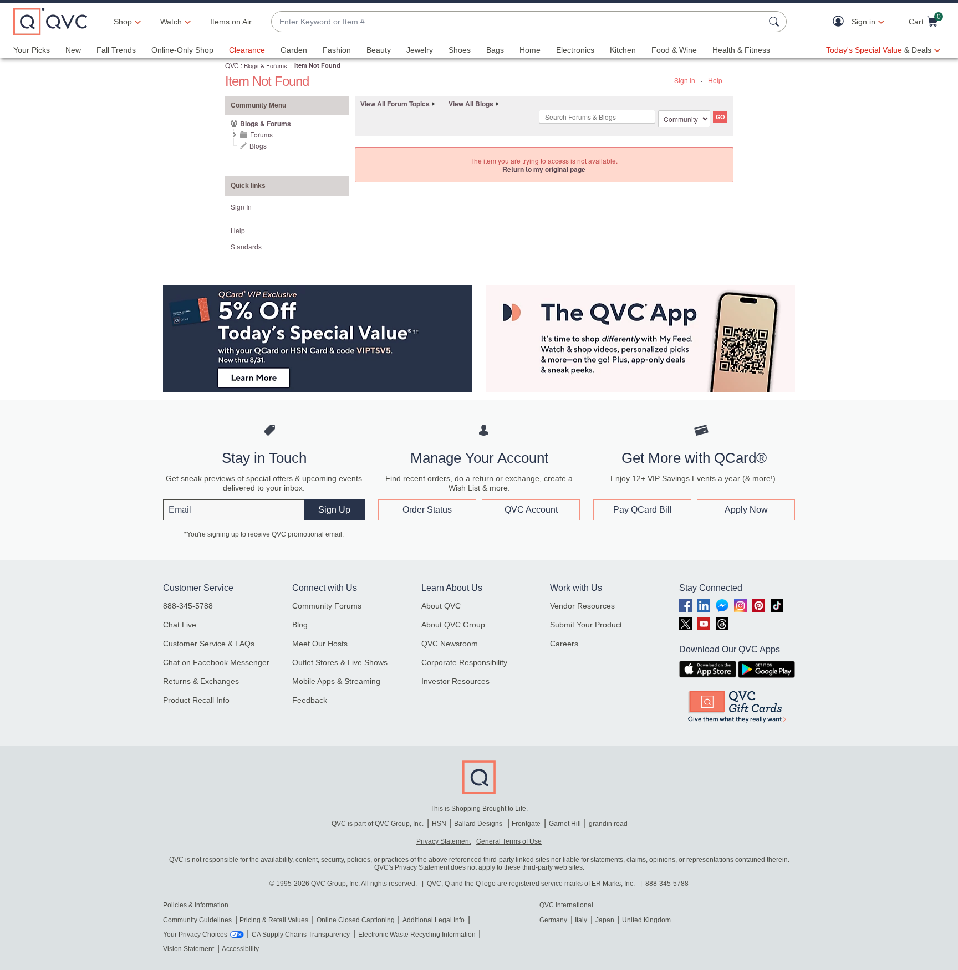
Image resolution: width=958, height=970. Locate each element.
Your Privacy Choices (195, 934)
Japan (604, 920)
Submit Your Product (586, 624)
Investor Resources (455, 681)
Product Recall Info (196, 700)
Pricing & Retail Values (274, 920)
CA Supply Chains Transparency (301, 934)
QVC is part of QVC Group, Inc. (378, 824)
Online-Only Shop (182, 49)
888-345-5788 (188, 605)
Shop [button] (123, 21)
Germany (553, 920)
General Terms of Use (509, 841)
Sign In (684, 80)
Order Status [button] (427, 509)
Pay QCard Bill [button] (642, 509)
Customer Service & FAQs (208, 643)
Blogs (258, 145)
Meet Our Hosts (320, 643)
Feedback (309, 700)
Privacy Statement (443, 841)
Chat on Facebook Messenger (216, 662)
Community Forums (326, 605)
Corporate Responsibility (464, 662)
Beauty (378, 49)
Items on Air (231, 21)
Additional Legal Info (433, 920)
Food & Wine (674, 49)
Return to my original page (543, 169)
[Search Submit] (775, 22)
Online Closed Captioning (356, 920)
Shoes (460, 49)
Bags (495, 49)
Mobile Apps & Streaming (336, 681)
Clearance (247, 49)
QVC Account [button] (531, 509)
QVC (232, 65)
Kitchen (623, 49)
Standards (246, 246)
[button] (840, 22)
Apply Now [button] (746, 509)
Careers (564, 643)
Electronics (575, 49)
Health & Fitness (741, 49)
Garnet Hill (565, 824)
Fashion (337, 49)
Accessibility (240, 949)
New (73, 49)
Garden (294, 49)
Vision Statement (188, 949)
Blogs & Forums (265, 65)
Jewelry (419, 49)
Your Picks (31, 49)
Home (530, 49)
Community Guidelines (197, 920)
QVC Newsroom (449, 643)
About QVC (441, 605)
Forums (261, 134)
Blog (300, 624)
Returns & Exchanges (201, 681)
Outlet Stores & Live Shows (340, 662)
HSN (439, 824)
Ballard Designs (479, 824)
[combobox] (518, 22)
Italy (581, 920)
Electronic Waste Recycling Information (417, 934)
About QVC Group (453, 624)
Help (715, 80)
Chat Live (179, 624)
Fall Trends (116, 49)
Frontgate (526, 824)
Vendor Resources (582, 605)
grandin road (608, 824)
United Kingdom (646, 920)
